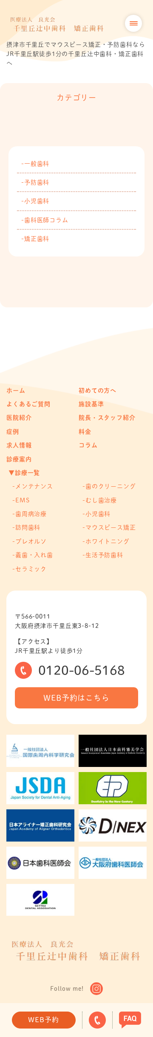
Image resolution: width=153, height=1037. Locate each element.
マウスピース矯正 (110, 527)
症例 (12, 432)
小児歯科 (36, 201)
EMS (22, 500)
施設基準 (91, 404)
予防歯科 (36, 182)
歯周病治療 (31, 514)
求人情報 (18, 445)
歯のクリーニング (110, 486)
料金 (85, 432)
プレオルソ (31, 541)
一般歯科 (36, 164)
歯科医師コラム (46, 220)
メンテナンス (34, 486)
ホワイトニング (107, 541)
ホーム (16, 390)
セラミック (31, 569)
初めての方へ (97, 390)
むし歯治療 (101, 500)
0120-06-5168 (81, 670)
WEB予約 (43, 1019)
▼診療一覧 (24, 473)
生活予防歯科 (104, 555)
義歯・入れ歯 (34, 555)
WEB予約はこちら (76, 698)
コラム (88, 445)
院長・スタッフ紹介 (107, 418)
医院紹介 (18, 418)
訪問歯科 (27, 527)
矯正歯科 (36, 239)
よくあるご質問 (28, 404)
